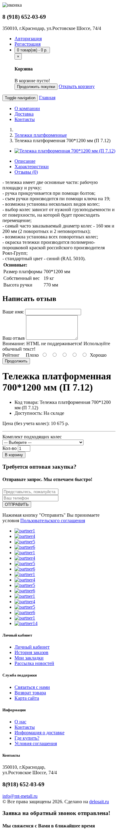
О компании (27, 108)
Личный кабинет (32, 647)
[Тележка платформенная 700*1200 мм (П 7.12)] (65, 150)
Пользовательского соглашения (52, 520)
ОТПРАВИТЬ (17, 504)
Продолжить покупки (36, 86)
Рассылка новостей (34, 663)
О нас (20, 721)
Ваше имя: (13, 311)
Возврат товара (30, 692)
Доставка (24, 113)
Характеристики (32, 166)
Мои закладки (29, 657)
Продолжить (16, 361)
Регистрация (28, 44)
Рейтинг (11, 355)
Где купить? (27, 738)
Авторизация (28, 38)
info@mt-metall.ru (20, 796)
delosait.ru (99, 801)
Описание (25, 161)
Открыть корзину (77, 86)
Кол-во (9, 448)
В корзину (14, 455)
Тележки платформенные (41, 135)
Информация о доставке (39, 732)
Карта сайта (27, 698)
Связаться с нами (32, 687)
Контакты (25, 119)
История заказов (31, 652)
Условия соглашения (36, 743)
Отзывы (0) (26, 172)
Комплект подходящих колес (32, 436)
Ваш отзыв (13, 338)
